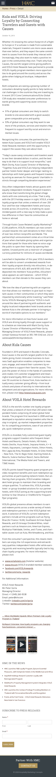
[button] (22, 644)
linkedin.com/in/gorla (22, 600)
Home (5, 8)
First (4, 726)
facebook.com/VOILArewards (19, 568)
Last (29, 726)
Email (5, 731)
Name (5, 717)
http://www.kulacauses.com (32, 392)
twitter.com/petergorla (21, 603)
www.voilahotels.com (15, 561)
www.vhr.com (11, 564)
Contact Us (28, 765)
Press (12, 8)
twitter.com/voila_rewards (17, 572)
